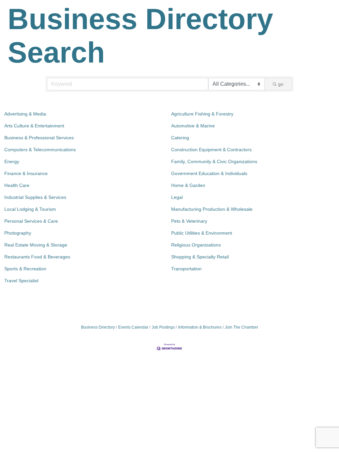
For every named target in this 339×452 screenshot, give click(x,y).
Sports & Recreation (25, 268)
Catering (180, 137)
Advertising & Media (25, 113)
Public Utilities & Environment (201, 233)
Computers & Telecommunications (40, 149)
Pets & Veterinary (189, 221)
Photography (17, 233)
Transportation (186, 268)
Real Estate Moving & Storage (35, 245)
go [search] (280, 84)
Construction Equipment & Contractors (211, 149)
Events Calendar (133, 327)
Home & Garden (188, 185)
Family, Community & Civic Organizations (214, 161)
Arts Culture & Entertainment (34, 125)
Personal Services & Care (31, 221)
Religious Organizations (196, 245)
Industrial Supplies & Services (35, 197)
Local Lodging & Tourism (30, 209)
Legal (177, 197)
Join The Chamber (241, 327)
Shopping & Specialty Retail (200, 256)
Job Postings (163, 327)
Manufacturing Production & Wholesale (212, 209)
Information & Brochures (199, 327)
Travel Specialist (21, 280)
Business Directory (98, 327)
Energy (11, 161)
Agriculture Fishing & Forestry (202, 113)
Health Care (16, 185)
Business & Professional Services (39, 137)
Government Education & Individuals (209, 173)
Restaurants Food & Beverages (37, 256)
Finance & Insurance (26, 173)
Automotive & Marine (193, 125)
